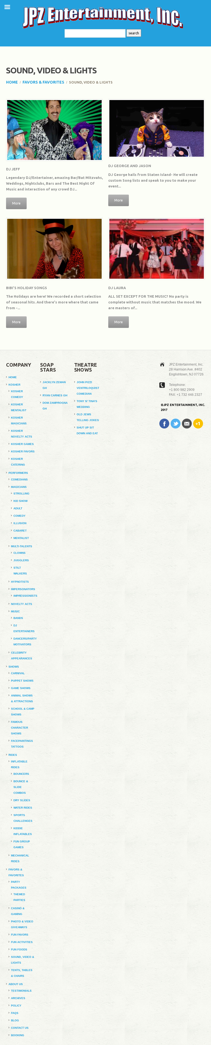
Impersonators (23, 589)
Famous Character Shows (19, 727)
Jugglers (21, 560)
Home (12, 82)
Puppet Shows (22, 680)
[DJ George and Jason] (156, 128)
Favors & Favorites (43, 82)
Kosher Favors (23, 451)
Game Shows (20, 688)
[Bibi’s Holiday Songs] (54, 249)
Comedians (19, 479)
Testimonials (21, 990)
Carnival (18, 673)
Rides (13, 754)
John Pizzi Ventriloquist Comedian (88, 388)
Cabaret (20, 530)
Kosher (14, 384)
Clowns (19, 552)
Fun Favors (19, 934)
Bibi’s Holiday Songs (26, 288)
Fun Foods (19, 949)
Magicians (19, 486)
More (16, 203)
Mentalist (21, 538)
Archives (18, 998)
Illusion (19, 523)
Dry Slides (21, 800)
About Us (16, 984)
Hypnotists (20, 581)
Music (15, 611)
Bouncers (21, 773)
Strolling (21, 493)
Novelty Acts (21, 604)
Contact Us (20, 1027)
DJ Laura (117, 288)
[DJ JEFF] (54, 130)
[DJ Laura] (156, 249)
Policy (16, 1005)
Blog (15, 1020)
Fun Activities (22, 942)
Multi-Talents (21, 546)
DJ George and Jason (129, 166)
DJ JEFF (13, 169)
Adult (17, 508)
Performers (18, 472)
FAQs (14, 1012)
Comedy (19, 515)
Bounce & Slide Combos (20, 787)
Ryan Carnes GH (55, 395)
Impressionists (25, 595)
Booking (17, 1035)
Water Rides (22, 807)
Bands (18, 618)
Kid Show (20, 500)
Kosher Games (22, 444)
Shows (14, 666)
